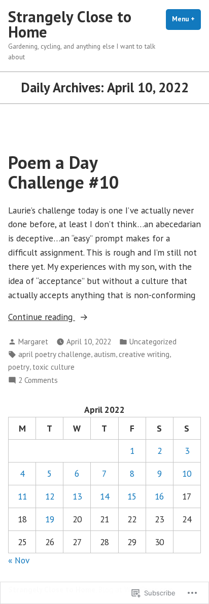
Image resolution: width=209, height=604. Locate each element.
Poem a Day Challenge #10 (63, 172)
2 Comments (38, 380)
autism (105, 354)
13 (77, 496)
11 (22, 496)
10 (186, 473)
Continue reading (41, 317)
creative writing (144, 354)
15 (131, 496)
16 (159, 496)
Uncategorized (153, 341)
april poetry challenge (54, 354)
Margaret (33, 341)
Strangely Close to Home (69, 24)
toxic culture (53, 367)
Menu (186, 19)
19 (49, 519)
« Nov (18, 560)
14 (104, 496)
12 (49, 496)
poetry (18, 367)
